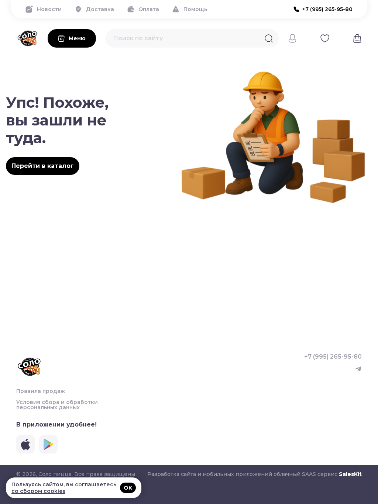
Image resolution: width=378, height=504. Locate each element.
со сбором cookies (38, 491)
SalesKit (350, 474)
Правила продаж (40, 391)
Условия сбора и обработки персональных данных (57, 405)
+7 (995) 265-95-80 (333, 357)
